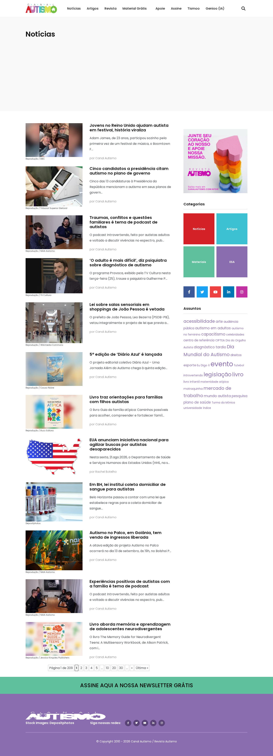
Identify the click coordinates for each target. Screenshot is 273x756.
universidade (192, 408)
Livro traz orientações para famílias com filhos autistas (126, 399)
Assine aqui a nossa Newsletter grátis (136, 685)
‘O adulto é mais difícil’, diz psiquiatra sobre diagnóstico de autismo (128, 263)
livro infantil (191, 382)
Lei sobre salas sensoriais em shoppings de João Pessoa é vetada (127, 307)
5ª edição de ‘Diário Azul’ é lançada (126, 354)
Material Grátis (135, 8)
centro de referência (198, 340)
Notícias (74, 8)
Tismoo (193, 8)
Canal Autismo (106, 158)
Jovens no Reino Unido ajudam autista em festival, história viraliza (129, 128)
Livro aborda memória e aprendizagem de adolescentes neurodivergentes (130, 626)
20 (114, 668)
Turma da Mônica (223, 402)
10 (107, 668)
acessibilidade (199, 321)
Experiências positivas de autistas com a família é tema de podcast (130, 584)
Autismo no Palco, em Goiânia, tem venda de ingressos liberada (125, 535)
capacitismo (213, 334)
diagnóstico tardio (210, 347)
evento (222, 364)
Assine (176, 8)
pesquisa (239, 395)
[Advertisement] (136, 69)
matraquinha (193, 389)
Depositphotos (62, 723)
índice (207, 408)
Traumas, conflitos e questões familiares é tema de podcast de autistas (123, 222)
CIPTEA (220, 340)
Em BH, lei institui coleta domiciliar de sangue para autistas (128, 487)
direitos (236, 355)
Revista (111, 8)
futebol (239, 365)
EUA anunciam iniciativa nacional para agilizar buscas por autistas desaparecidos (129, 444)
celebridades (235, 335)
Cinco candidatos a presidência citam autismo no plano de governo (129, 171)
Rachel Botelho (106, 472)
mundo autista (217, 395)
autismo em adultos (213, 328)
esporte (189, 365)
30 (121, 668)
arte (219, 321)
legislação (217, 374)
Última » (142, 668)
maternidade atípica (214, 382)
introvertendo (193, 375)
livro (237, 374)
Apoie (160, 8)
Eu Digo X (203, 365)
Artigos (93, 8)
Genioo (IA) (215, 8)
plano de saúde (197, 402)
